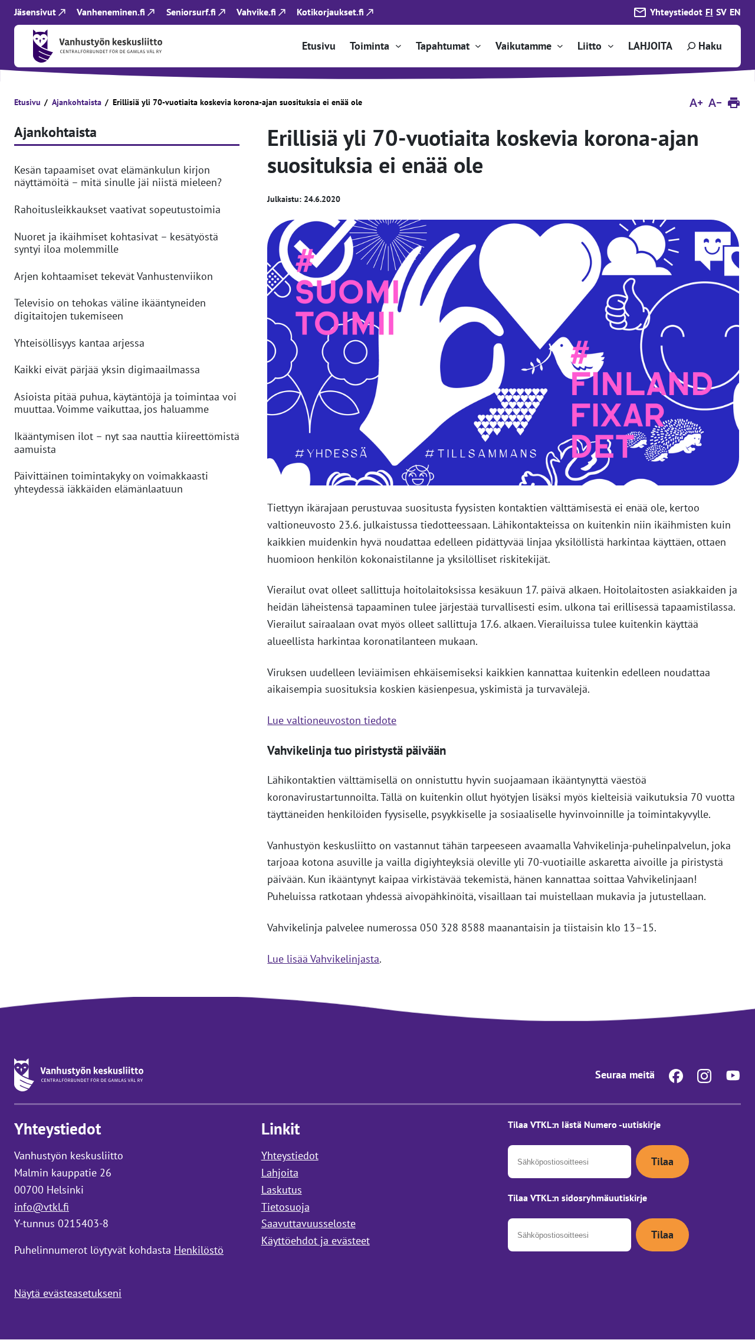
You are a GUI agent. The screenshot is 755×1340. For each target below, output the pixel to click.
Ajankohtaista (76, 102)
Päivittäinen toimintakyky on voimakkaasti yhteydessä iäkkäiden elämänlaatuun (111, 482)
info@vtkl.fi (41, 1207)
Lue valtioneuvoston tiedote (331, 720)
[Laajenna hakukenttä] (703, 46)
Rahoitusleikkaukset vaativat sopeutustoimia (117, 209)
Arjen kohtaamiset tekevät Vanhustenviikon (113, 276)
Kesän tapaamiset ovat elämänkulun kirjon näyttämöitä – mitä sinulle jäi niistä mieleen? (118, 176)
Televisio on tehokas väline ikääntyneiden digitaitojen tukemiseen (110, 309)
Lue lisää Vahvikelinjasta (323, 959)
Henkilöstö (199, 1250)
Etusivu (27, 102)
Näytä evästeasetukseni (68, 1293)
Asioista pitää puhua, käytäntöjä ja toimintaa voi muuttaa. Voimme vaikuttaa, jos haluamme (125, 403)
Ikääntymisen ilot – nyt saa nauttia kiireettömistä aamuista (126, 442)
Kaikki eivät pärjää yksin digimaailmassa (107, 369)
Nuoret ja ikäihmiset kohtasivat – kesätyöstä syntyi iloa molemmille (116, 243)
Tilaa (662, 1161)
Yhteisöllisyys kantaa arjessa (79, 343)
